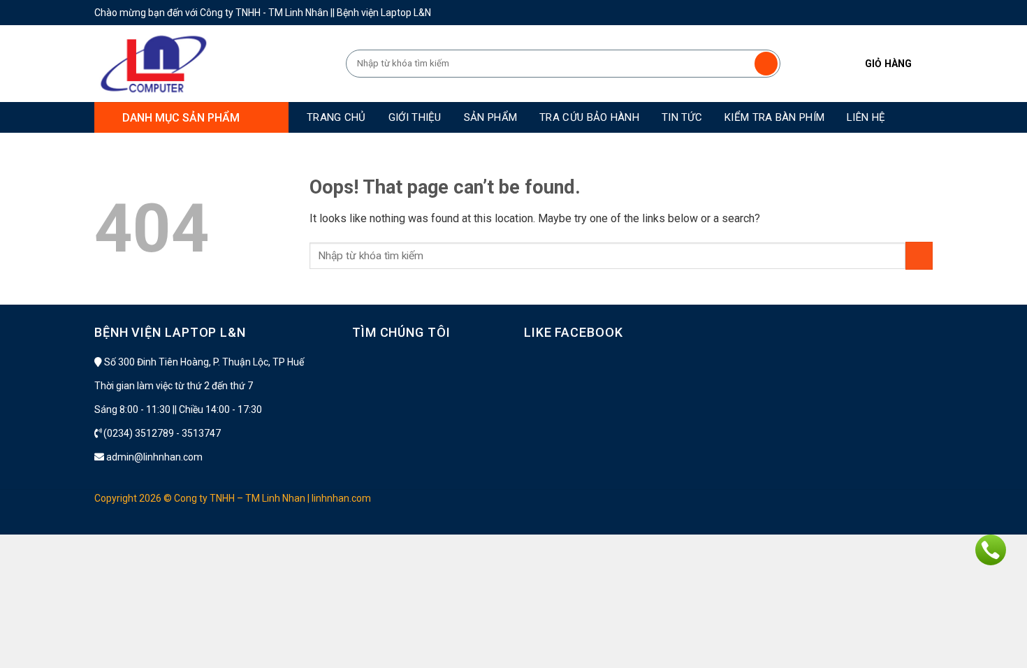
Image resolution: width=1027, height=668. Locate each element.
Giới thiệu (415, 117)
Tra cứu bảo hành (589, 117)
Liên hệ (866, 117)
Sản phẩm (490, 117)
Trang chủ (336, 117)
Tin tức (682, 117)
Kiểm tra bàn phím (774, 117)
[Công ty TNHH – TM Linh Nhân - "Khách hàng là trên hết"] (209, 63)
